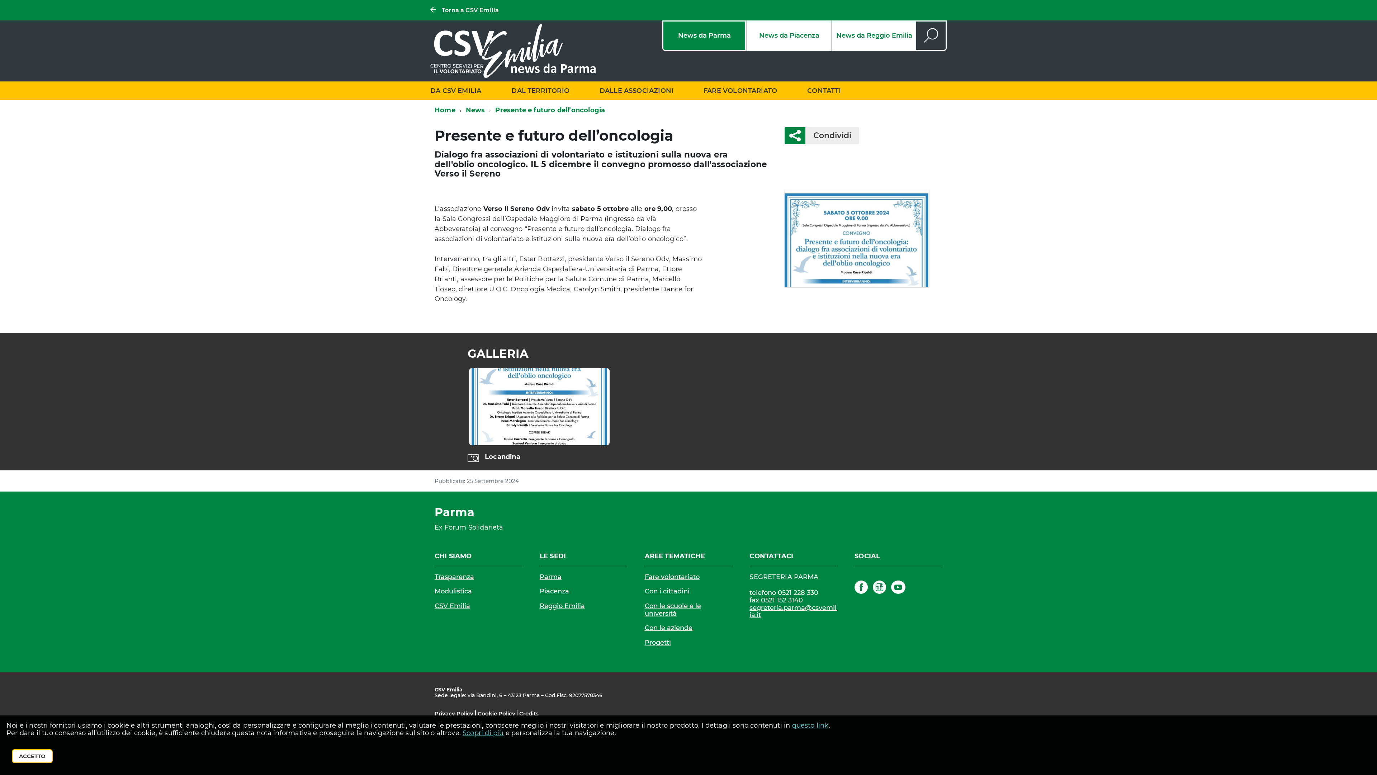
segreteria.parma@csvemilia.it (793, 611)
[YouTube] (898, 588)
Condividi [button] (832, 135)
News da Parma (704, 35)
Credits (529, 713)
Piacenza (554, 591)
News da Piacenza (789, 35)
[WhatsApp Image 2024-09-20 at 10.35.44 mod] (857, 238)
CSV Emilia (452, 606)
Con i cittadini (667, 591)
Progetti (658, 643)
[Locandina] (539, 407)
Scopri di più (483, 733)
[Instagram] (879, 588)
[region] (688, 415)
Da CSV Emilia (455, 91)
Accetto (32, 756)
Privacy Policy (454, 713)
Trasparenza (454, 577)
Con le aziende (668, 628)
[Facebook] (861, 588)
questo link (810, 725)
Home (445, 110)
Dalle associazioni (636, 91)
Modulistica (453, 591)
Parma (551, 577)
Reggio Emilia (562, 606)
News (475, 110)
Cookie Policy (496, 713)
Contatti (824, 91)
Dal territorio (540, 91)
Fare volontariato (740, 91)
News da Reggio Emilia (874, 35)
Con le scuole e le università (673, 609)
